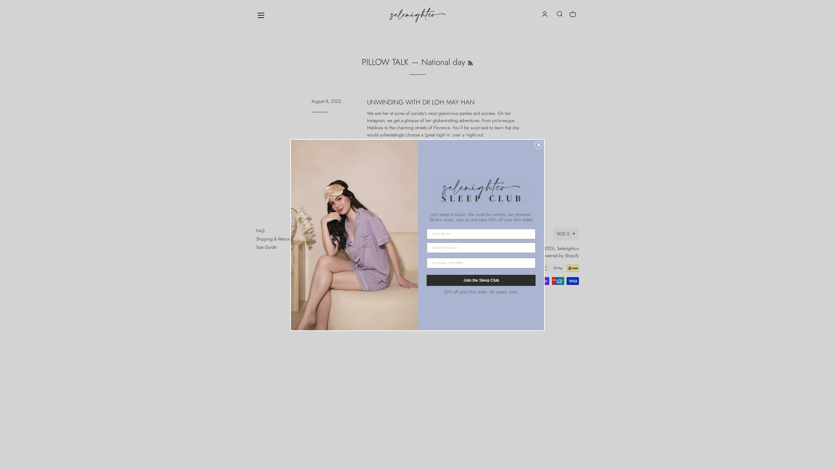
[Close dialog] (539, 145)
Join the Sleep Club (481, 280)
